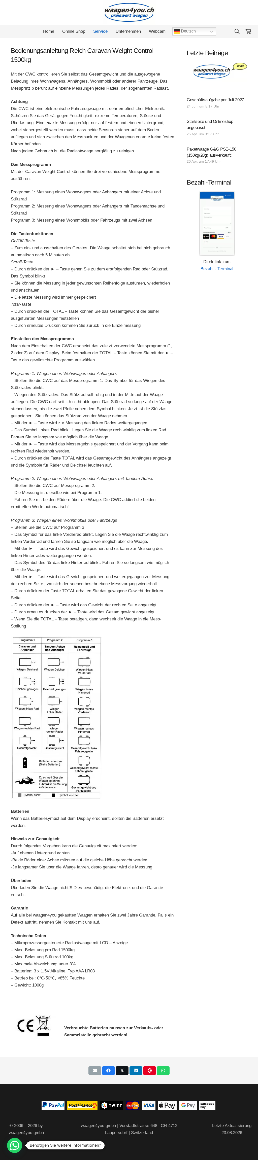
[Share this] (108, 1070)
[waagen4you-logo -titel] (129, 12)
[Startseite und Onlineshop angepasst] (217, 128)
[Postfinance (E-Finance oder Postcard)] (82, 1108)
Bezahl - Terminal (217, 268)
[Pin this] (149, 1070)
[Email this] (94, 1070)
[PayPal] (53, 1108)
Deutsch (188, 31)
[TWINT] (111, 1108)
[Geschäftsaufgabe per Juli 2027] (217, 103)
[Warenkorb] (248, 31)
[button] (237, 31)
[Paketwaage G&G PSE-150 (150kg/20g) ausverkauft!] (217, 155)
